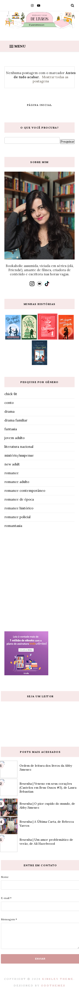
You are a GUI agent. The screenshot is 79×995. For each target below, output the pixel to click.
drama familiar (15, 420)
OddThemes (53, 985)
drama (9, 411)
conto (9, 403)
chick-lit (10, 394)
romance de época (19, 499)
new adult (12, 464)
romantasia (13, 526)
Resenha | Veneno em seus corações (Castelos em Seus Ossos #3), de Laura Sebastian (48, 787)
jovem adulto (14, 438)
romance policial (17, 517)
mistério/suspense (19, 455)
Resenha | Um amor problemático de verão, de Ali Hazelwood (46, 842)
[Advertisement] (39, 580)
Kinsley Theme (58, 978)
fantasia (10, 429)
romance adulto (16, 482)
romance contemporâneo (24, 490)
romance (11, 473)
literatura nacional (18, 447)
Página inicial (39, 105)
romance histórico (18, 508)
